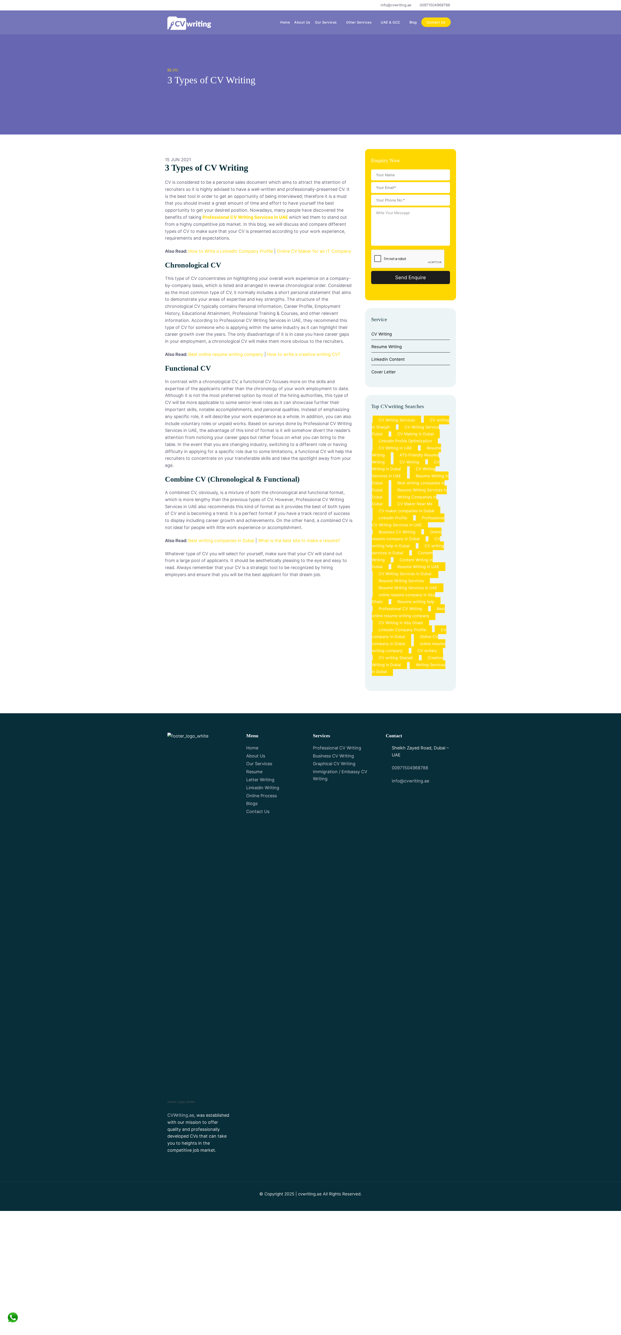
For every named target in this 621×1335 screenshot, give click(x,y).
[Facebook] (170, 5)
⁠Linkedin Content (388, 359)
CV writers (427, 650)
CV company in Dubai (409, 633)
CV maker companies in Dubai (406, 510)
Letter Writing (260, 779)
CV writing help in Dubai (406, 542)
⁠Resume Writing (386, 346)
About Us (302, 22)
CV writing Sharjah (396, 657)
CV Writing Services (397, 420)
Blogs (252, 803)
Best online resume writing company (225, 354)
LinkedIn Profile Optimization (405, 440)
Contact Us (436, 22)
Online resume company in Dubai (406, 535)
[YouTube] (187, 5)
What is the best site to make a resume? (299, 540)
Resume (254, 771)
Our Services (326, 22)
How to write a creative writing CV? (303, 354)
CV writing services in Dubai (408, 549)
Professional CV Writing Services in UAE (245, 217)
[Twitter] (178, 5)
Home (285, 22)
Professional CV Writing (400, 608)
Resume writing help (415, 601)
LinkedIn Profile (393, 517)
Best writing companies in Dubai (221, 540)
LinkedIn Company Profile (402, 629)
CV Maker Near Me (414, 503)
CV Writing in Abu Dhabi (401, 622)
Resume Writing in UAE (418, 566)
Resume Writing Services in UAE (408, 587)
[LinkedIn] (195, 5)
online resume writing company (408, 647)
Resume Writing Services (401, 580)
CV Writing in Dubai (406, 465)
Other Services (359, 22)
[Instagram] (203, 5)
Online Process (261, 795)
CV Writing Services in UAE (403, 472)
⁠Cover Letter (383, 371)
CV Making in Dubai (415, 433)
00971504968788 (435, 5)
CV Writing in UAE (395, 447)
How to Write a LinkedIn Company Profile (230, 251)
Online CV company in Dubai (405, 640)
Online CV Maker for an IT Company (314, 251)
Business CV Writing (397, 531)
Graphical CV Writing (334, 763)
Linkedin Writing (262, 787)
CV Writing (381, 334)
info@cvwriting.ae (396, 5)
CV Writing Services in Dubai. (405, 573)
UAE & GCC (390, 22)
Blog (413, 22)
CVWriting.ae (180, 1115)
